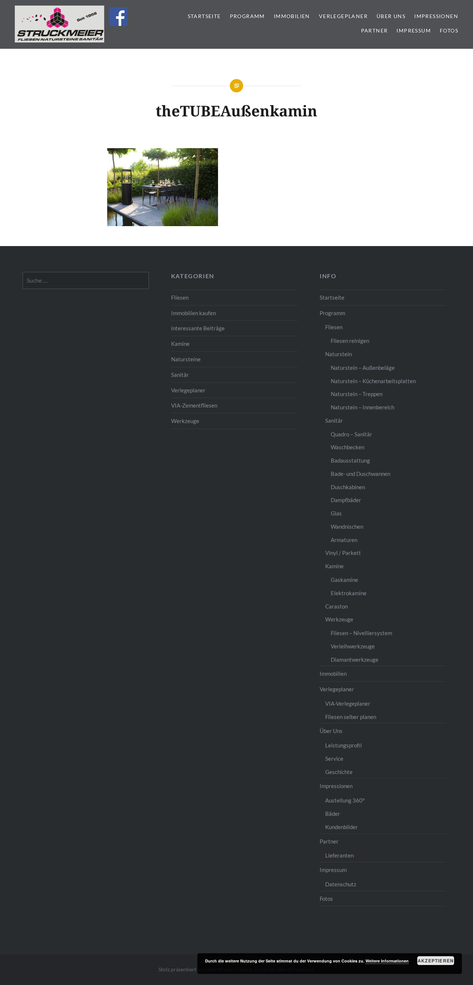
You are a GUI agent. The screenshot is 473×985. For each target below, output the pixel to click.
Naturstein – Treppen (356, 394)
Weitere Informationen (387, 961)
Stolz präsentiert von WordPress (196, 969)
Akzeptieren (436, 960)
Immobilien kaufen (193, 313)
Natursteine (186, 359)
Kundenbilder (341, 827)
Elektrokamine (349, 593)
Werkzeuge (185, 420)
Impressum (414, 30)
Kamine (180, 343)
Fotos (449, 30)
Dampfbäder (346, 500)
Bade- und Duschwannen (360, 473)
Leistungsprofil (343, 745)
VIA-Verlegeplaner (347, 703)
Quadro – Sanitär (351, 434)
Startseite (204, 16)
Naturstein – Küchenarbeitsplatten (373, 381)
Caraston (336, 606)
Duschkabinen (348, 487)
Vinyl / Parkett (343, 552)
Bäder (332, 813)
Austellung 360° (345, 800)
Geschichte (339, 771)
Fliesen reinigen (350, 340)
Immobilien (292, 16)
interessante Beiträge (198, 328)
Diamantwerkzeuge (354, 659)
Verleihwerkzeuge (353, 646)
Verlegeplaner (343, 16)
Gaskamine (344, 579)
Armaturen (344, 539)
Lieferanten (339, 855)
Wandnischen (347, 526)
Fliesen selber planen (350, 716)
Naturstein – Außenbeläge (363, 367)
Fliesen (179, 297)
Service (334, 758)
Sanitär (180, 374)
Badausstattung (350, 460)
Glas (336, 513)
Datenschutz (340, 884)
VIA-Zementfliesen (194, 405)
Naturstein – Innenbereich (362, 407)
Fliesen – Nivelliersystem (361, 633)
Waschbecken (347, 447)
